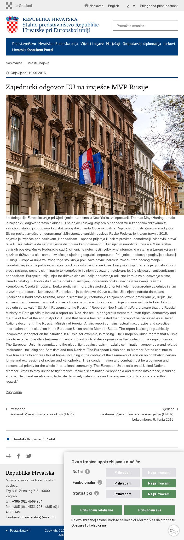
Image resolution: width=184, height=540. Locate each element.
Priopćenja (14, 392)
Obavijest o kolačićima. (89, 525)
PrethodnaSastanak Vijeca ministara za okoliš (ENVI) (42, 411)
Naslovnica (14, 63)
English (113, 6)
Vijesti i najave (92, 44)
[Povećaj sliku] (92, 155)
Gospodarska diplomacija (141, 44)
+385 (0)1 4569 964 (27, 501)
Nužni (78, 471)
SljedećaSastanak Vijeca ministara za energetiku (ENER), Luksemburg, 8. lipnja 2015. (137, 414)
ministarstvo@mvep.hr (39, 517)
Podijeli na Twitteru (28, 456)
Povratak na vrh (20, 530)
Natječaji (113, 44)
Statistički (82, 493)
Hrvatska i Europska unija (58, 44)
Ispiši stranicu (8, 456)
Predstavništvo (24, 44)
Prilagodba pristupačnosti (159, 6)
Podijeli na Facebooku (18, 456)
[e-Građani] (26, 5)
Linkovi (169, 44)
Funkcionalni (84, 482)
